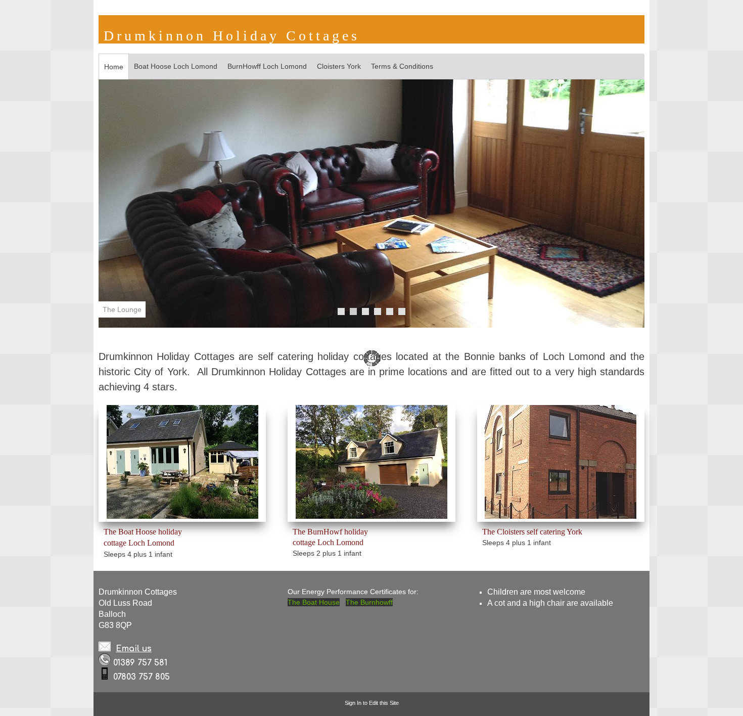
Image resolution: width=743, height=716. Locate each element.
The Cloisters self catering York (532, 531)
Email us (134, 648)
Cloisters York (339, 66)
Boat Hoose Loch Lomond (175, 66)
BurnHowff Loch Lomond (267, 66)
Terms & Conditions (402, 66)
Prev (112, 204)
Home (113, 67)
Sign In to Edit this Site (372, 703)
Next (631, 204)
